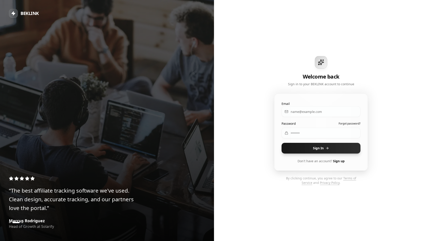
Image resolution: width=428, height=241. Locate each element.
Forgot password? (349, 123)
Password (289, 123)
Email (286, 104)
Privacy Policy (330, 183)
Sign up (339, 161)
